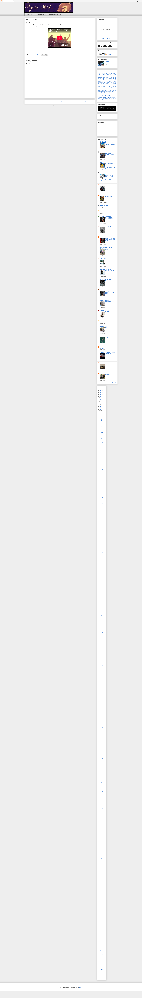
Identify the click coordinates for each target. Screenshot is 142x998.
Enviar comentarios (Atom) (62, 105)
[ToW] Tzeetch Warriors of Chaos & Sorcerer (109, 154)
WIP (102, 99)
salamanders (101, 90)
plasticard (110, 87)
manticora (111, 83)
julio (102, 442)
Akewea (102, 210)
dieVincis (102, 162)
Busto (115, 74)
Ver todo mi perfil (109, 65)
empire (114, 78)
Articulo (99, 74)
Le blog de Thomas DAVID (106, 320)
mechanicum (101, 85)
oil (107, 86)
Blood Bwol (109, 74)
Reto (108, 89)
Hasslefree (111, 81)
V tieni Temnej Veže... (105, 172)
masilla (114, 83)
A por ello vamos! (109, 353)
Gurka (107, 81)
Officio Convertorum (105, 362)
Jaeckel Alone (103, 195)
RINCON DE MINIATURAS (106, 216)
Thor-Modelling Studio (105, 269)
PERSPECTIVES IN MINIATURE (107, 237)
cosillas (104, 77)
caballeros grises (102, 75)
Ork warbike (113, 86)
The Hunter (106, 92)
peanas (99, 87)
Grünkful (103, 81)
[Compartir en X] (44, 55)
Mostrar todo (114, 382)
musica (31, 56)
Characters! (107, 260)
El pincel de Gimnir (104, 289)
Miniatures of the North (105, 279)
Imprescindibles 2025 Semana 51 (107, 206)
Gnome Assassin (109, 227)
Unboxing (100, 97)
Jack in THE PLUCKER (109, 82)
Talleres (102, 92)
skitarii (110, 90)
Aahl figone (109, 73)
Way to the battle (106, 98)
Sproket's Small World (105, 226)
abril (102, 959)
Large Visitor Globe (106, 38)
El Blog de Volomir (104, 205)
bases (104, 74)
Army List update (109, 196)
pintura (106, 87)
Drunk (103, 78)
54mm (99, 73)
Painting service (41, 14)
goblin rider (113, 79)
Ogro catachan (103, 86)
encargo (100, 79)
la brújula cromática (105, 347)
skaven (106, 90)
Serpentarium (103, 336)
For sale (105, 79)
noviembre (102, 420)
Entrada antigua (89, 101)
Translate (109, 54)
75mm (103, 73)
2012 (101, 409)
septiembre (102, 432)
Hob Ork (107, 311)
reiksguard (114, 87)
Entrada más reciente (31, 101)
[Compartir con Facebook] (46, 55)
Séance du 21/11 (109, 374)
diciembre (102, 414)
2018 (101, 392)
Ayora (107, 61)
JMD (115, 82)
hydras (99, 82)
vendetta (112, 97)
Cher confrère (108, 186)
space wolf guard (110, 91)
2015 (101, 399)
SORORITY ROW (109, 364)
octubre (102, 426)
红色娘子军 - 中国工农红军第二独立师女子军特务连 (110, 239)
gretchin (99, 81)
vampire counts (106, 97)
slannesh (114, 90)
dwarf (107, 78)
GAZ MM (107, 327)
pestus (102, 87)
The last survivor (112, 92)
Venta (115, 97)
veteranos (100, 98)
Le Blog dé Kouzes (104, 258)
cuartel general (109, 77)
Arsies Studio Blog (104, 310)
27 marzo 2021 (103, 348)
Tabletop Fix (103, 141)
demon (99, 78)
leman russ (105, 83)
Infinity (102, 82)
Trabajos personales (105, 95)
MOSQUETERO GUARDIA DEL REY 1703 (109, 219)
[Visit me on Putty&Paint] (100, 117)
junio (102, 950)
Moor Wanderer (109, 85)
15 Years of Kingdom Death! (106, 322)
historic (115, 81)
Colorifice (102, 184)
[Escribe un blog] (43, 55)
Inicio (61, 101)
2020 (101, 390)
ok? (109, 86)
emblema (110, 78)
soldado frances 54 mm (102, 91)
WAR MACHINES (104, 326)
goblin (109, 79)
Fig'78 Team (103, 373)
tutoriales (114, 95)
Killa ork (100, 83)
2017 (101, 394)
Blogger (80, 987)
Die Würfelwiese (104, 152)
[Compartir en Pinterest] (47, 55)
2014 (101, 403)
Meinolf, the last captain (55, 14)
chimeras (100, 77)
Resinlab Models (102, 89)
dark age (114, 77)
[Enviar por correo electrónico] (41, 55)
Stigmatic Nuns (103, 212)
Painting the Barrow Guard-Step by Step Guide (109, 292)
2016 (101, 396)
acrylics (114, 73)
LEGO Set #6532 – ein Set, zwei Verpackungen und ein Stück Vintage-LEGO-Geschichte (110, 166)
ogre (99, 86)
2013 (101, 406)
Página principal (30, 14)
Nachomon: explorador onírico (107, 352)
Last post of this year (109, 270)
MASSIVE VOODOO (104, 300)
